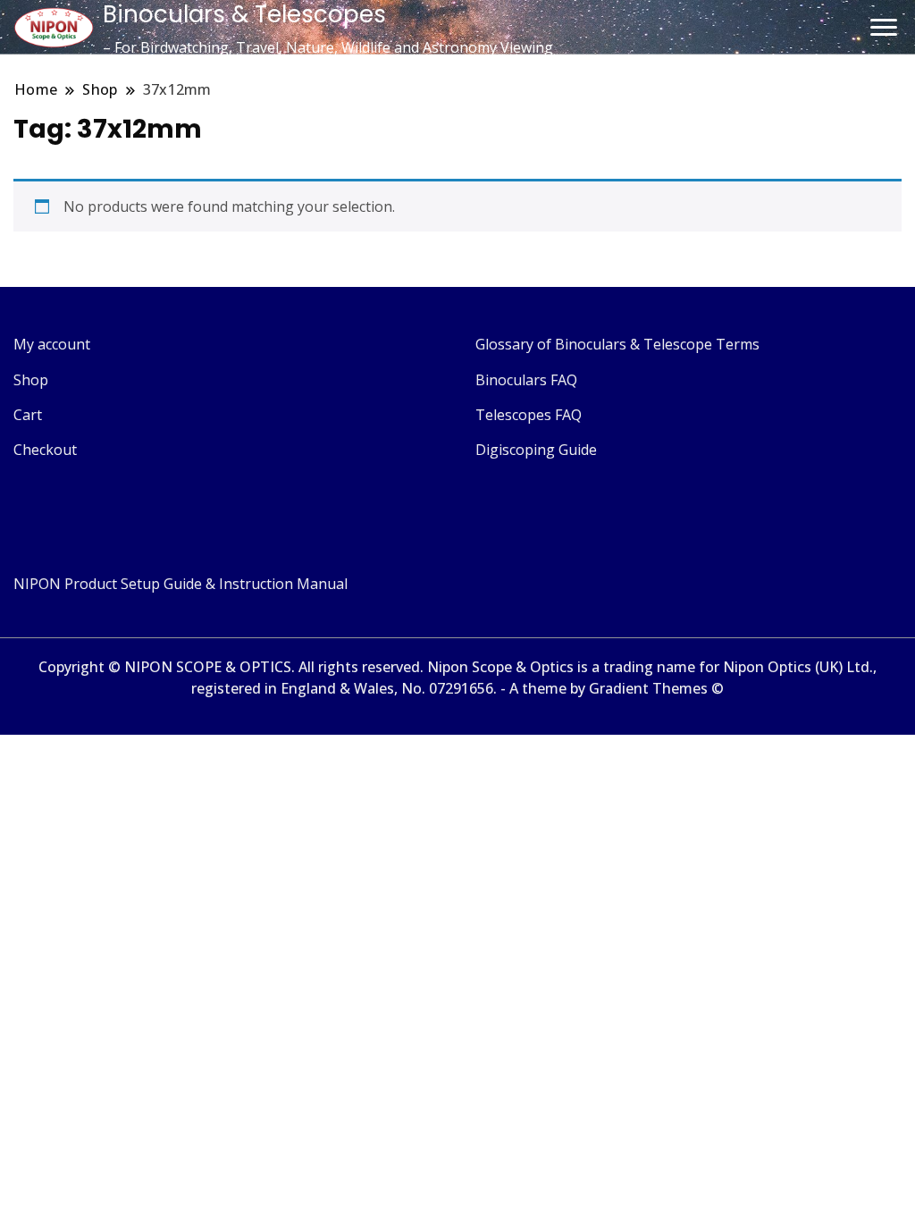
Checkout (45, 449)
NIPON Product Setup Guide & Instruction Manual (180, 584)
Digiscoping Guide (536, 449)
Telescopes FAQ (528, 415)
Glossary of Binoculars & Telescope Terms (617, 344)
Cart (27, 415)
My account (51, 344)
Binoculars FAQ (526, 380)
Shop (30, 380)
